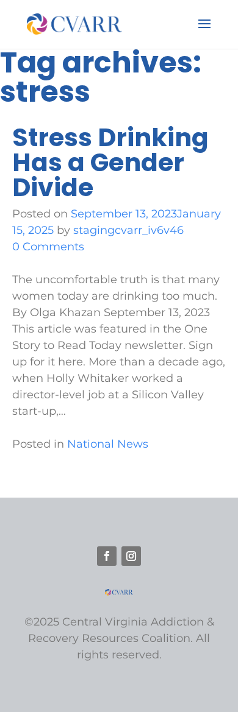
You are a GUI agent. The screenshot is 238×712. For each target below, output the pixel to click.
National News (107, 444)
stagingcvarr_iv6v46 (128, 230)
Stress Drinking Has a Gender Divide (110, 162)
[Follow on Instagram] (131, 556)
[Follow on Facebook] (107, 556)
